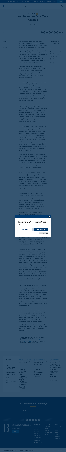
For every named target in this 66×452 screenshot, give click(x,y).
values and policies (28, 341)
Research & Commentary (33, 1)
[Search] (62, 6)
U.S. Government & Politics (56, 51)
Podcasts (57, 434)
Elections (38, 6)
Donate (60, 1)
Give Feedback (41, 229)
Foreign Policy (52, 63)
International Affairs (12, 6)
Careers (46, 428)
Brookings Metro (38, 442)
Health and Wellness (46, 6)
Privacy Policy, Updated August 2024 (10, 450)
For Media (49, 1)
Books (56, 432)
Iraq (50, 59)
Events (14, 1)
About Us (54, 1)
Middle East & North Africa (56, 56)
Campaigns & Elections (54, 54)
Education (32, 6)
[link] (11, 367)
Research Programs (21, 1)
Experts (10, 1)
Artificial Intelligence (23, 6)
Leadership (47, 426)
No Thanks (25, 229)
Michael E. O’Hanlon (33, 23)
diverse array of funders (35, 339)
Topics (54, 6)
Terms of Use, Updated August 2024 (26, 450)
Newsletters (43, 1)
